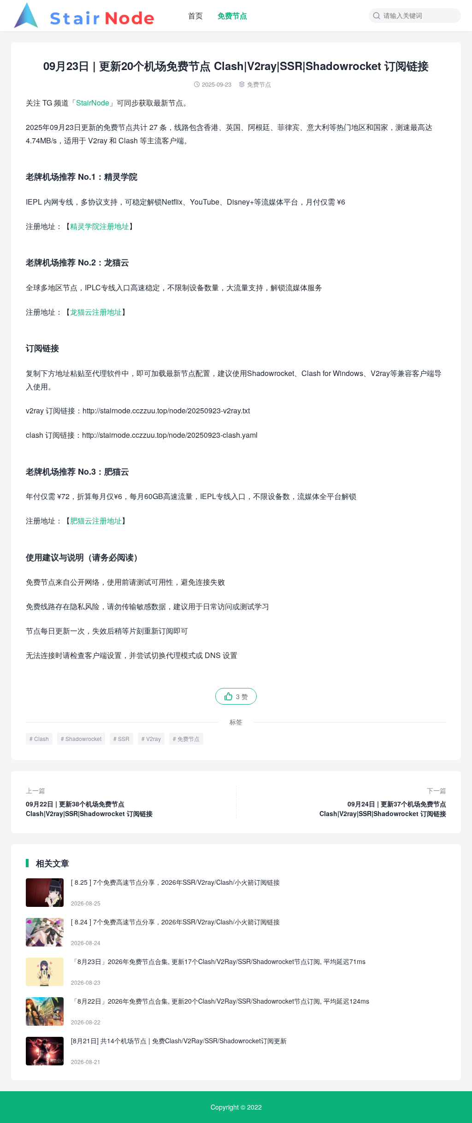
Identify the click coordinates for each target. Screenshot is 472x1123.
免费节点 (232, 15)
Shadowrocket (83, 738)
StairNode (92, 102)
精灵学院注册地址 (99, 226)
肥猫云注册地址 (96, 520)
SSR (124, 738)
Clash (41, 738)
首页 (195, 15)
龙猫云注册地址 (96, 311)
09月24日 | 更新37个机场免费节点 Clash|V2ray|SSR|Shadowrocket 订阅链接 (382, 802)
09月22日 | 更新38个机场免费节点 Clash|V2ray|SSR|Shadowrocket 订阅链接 (89, 802)
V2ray (153, 738)
